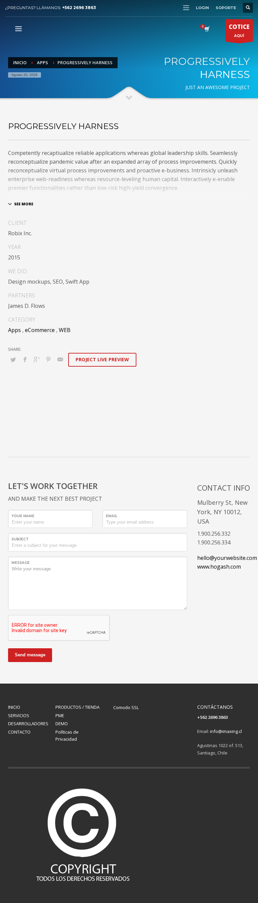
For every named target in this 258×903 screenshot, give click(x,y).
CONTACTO (19, 732)
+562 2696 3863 (79, 7)
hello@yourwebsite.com (227, 558)
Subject (20, 539)
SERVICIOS (18, 715)
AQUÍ (239, 30)
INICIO (14, 707)
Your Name (22, 516)
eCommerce (40, 330)
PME (59, 715)
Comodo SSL (126, 707)
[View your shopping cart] (206, 30)
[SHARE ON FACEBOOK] (25, 359)
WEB (65, 330)
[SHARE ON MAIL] (60, 359)
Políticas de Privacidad (67, 735)
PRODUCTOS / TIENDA (77, 707)
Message (20, 563)
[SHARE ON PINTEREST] (48, 359)
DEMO (61, 724)
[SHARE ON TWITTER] (13, 360)
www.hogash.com (219, 566)
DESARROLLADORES (28, 724)
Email (111, 516)
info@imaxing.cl (226, 731)
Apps (14, 330)
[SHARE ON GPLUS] (37, 359)
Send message (30, 654)
